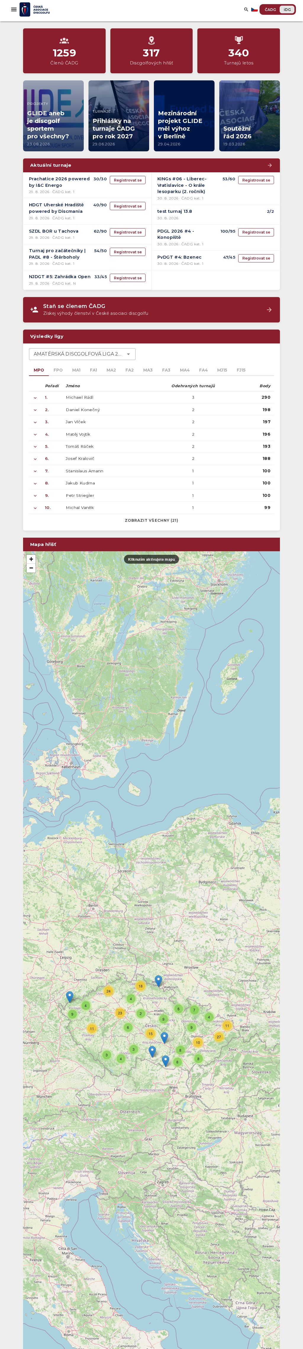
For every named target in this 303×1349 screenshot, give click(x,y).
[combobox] (82, 354)
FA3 (166, 370)
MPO (39, 370)
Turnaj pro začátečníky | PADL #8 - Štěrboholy (57, 254)
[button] (164, 1038)
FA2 (129, 370)
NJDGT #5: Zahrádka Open (60, 276)
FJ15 (241, 370)
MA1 (76, 370)
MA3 (148, 370)
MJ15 (222, 370)
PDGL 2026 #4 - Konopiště (175, 234)
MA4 (185, 370)
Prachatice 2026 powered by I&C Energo (59, 182)
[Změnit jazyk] (255, 9)
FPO (58, 370)
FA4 (203, 370)
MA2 (111, 370)
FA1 (93, 370)
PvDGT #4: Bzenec (179, 257)
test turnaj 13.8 (174, 211)
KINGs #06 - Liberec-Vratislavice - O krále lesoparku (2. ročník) (182, 185)
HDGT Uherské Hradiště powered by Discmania (56, 208)
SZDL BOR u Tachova (53, 231)
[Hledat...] (246, 9)
